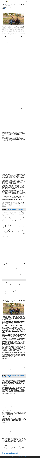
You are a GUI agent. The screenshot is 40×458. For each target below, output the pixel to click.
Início (2, 10)
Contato (22, 456)
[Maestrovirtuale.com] (6, 1)
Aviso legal (19, 456)
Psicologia (25, 1)
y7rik (4, 8)
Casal (9, 10)
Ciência (31, 1)
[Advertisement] (14, 51)
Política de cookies (26, 456)
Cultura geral (11, 1)
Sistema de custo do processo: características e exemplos (10, 453)
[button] (34, 1)
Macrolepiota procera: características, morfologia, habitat (10, 452)
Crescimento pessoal (19, 1)
